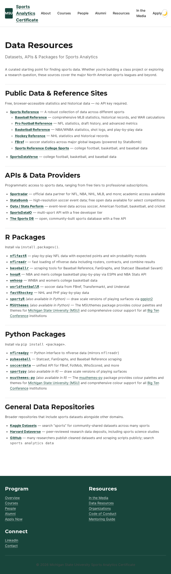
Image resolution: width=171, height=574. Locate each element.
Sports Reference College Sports (42, 148)
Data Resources (101, 503)
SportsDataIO (21, 212)
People (83, 13)
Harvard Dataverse (25, 431)
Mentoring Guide (102, 519)
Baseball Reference (31, 117)
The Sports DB (22, 218)
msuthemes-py (91, 378)
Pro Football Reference (33, 123)
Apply (157, 13)
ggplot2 (146, 299)
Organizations (100, 508)
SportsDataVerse (24, 157)
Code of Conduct (102, 514)
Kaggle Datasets (23, 425)
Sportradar (19, 194)
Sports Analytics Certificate (27, 13)
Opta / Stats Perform (27, 206)
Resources (121, 13)
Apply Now (14, 519)
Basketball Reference (32, 129)
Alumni (100, 13)
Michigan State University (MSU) (54, 310)
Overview (12, 498)
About (46, 13)
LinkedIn (11, 540)
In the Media (141, 13)
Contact (11, 546)
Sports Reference (24, 112)
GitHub (15, 438)
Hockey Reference (30, 136)
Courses (64, 13)
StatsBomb (19, 200)
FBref (19, 142)
